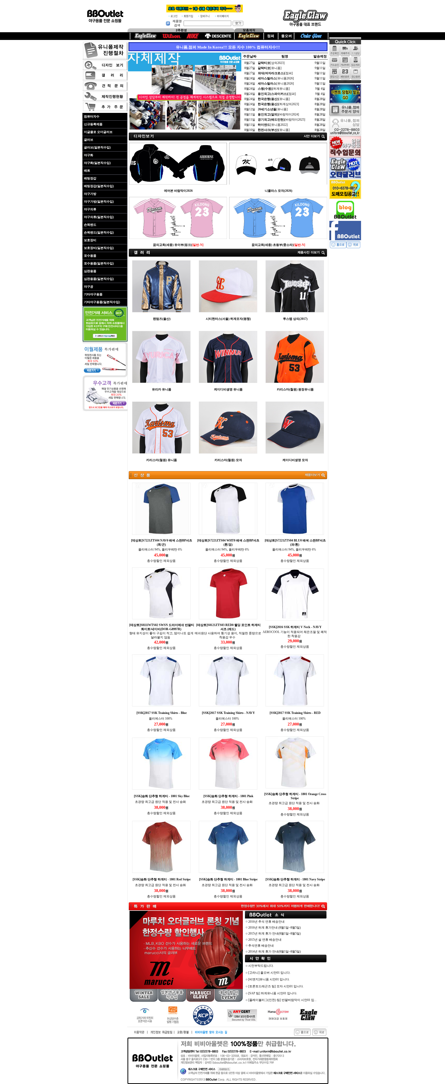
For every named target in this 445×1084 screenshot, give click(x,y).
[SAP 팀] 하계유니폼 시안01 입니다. (272, 993)
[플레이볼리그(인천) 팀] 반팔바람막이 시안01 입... (282, 1000)
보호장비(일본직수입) (99, 248)
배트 (87, 170)
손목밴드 (90, 225)
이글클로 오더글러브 (98, 132)
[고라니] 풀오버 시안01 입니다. (269, 972)
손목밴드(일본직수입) (99, 232)
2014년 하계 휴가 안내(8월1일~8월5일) (274, 951)
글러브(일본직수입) (97, 147)
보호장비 (90, 240)
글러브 (88, 139)
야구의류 (90, 209)
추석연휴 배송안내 (261, 945)
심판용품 (90, 271)
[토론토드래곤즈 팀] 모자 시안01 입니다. (276, 986)
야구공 (88, 286)
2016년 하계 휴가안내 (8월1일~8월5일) (274, 927)
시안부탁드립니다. (261, 966)
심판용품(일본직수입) (99, 279)
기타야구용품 (93, 294)
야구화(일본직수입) (97, 163)
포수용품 (90, 255)
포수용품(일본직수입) (99, 263)
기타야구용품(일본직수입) (102, 302)
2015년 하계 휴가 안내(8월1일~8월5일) (274, 933)
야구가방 (90, 194)
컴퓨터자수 (91, 116)
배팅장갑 (90, 178)
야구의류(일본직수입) (99, 217)
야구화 (88, 155)
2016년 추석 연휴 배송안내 (266, 921)
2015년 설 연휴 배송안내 (264, 939)
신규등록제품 (93, 124)
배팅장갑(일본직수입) (99, 186)
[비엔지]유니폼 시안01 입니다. (269, 979)
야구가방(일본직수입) (99, 201)
